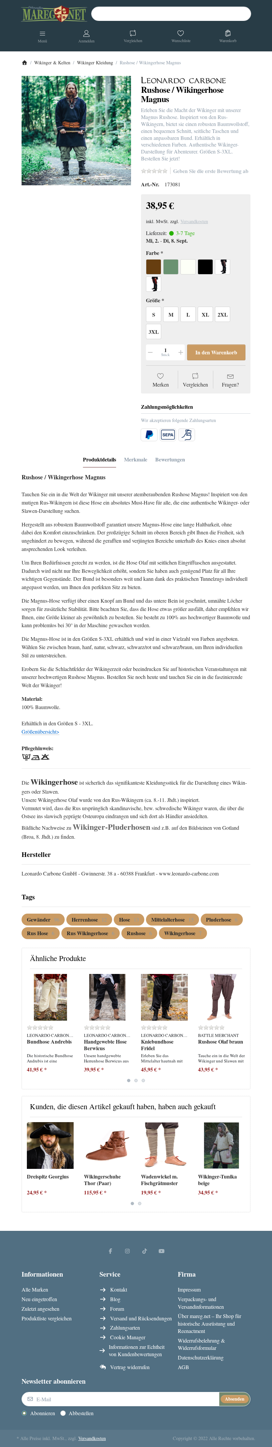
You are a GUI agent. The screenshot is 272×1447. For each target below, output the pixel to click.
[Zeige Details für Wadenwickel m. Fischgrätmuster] (164, 1145)
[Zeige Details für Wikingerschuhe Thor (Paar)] (107, 1145)
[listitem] (76, 130)
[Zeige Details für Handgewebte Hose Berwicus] (107, 997)
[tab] (99, 460)
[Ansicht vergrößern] (76, 130)
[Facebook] (110, 1250)
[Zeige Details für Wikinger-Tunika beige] (221, 1145)
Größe (153, 300)
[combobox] (171, 14)
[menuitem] (43, 920)
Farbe (152, 253)
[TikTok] (144, 1250)
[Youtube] (162, 1250)
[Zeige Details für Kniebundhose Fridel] (164, 997)
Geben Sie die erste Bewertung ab (210, 171)
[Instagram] (127, 1250)
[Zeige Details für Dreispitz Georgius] (50, 1145)
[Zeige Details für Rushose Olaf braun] (221, 997)
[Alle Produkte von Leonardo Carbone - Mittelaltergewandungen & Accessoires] (183, 79)
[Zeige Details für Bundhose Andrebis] (50, 997)
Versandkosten (194, 221)
